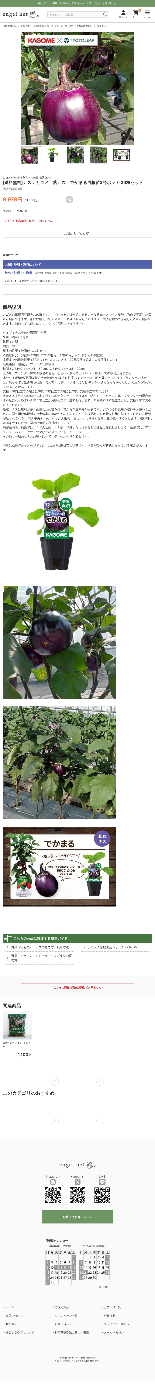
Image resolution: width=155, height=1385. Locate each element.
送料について (11, 255)
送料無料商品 (9, 26)
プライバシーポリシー (118, 1324)
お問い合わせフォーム (77, 1217)
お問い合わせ (63, 1324)
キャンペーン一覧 (66, 1315)
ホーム (10, 1307)
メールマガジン (114, 1332)
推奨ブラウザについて (20, 1332)
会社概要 (109, 1315)
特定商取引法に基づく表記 (72, 1332)
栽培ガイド (13, 1324)
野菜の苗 (25, 26)
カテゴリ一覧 (112, 1307)
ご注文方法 (62, 1307)
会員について (14, 1315)
